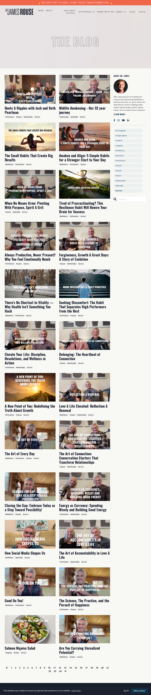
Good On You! (14, 600)
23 (55, 671)
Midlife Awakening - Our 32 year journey (82, 110)
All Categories (120, 130)
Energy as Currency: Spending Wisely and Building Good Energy (83, 507)
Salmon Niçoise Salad (20, 648)
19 (97, 667)
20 (102, 667)
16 (81, 667)
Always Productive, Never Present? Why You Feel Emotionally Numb (30, 257)
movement (119, 155)
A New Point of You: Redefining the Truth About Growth (30, 408)
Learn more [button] (76, 691)
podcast (118, 165)
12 (60, 667)
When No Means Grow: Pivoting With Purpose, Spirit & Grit (27, 205)
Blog (132, 12)
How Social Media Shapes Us (25, 553)
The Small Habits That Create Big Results (29, 157)
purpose (19, 117)
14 (70, 667)
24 (60, 671)
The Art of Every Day (20, 454)
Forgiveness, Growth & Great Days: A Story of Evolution (84, 257)
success (37, 117)
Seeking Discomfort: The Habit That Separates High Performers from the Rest (82, 306)
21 (107, 667)
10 (49, 667)
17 (86, 667)
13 (65, 667)
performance (9, 117)
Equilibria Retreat (69, 11)
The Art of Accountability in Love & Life (84, 555)
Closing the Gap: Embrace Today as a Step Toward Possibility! (30, 507)
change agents (121, 135)
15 (76, 667)
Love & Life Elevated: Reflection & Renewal (83, 408)
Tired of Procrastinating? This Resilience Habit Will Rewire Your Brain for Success (83, 207)
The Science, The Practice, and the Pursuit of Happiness (84, 602)
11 (54, 667)
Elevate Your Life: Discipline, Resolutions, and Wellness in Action (25, 358)
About (49, 10)
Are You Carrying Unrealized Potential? (79, 650)
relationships (28, 117)
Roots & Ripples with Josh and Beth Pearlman (30, 110)
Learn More (119, 114)
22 (49, 671)
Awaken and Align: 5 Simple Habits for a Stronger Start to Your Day (84, 157)
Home (41, 10)
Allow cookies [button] (139, 691)
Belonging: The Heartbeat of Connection (79, 356)
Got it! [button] (126, 691)
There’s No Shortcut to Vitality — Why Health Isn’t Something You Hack (29, 306)
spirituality (74, 117)
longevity (8, 653)
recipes (16, 653)
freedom (118, 140)
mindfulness (9, 164)
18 (91, 667)
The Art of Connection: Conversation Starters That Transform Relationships (78, 458)
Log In (142, 12)
